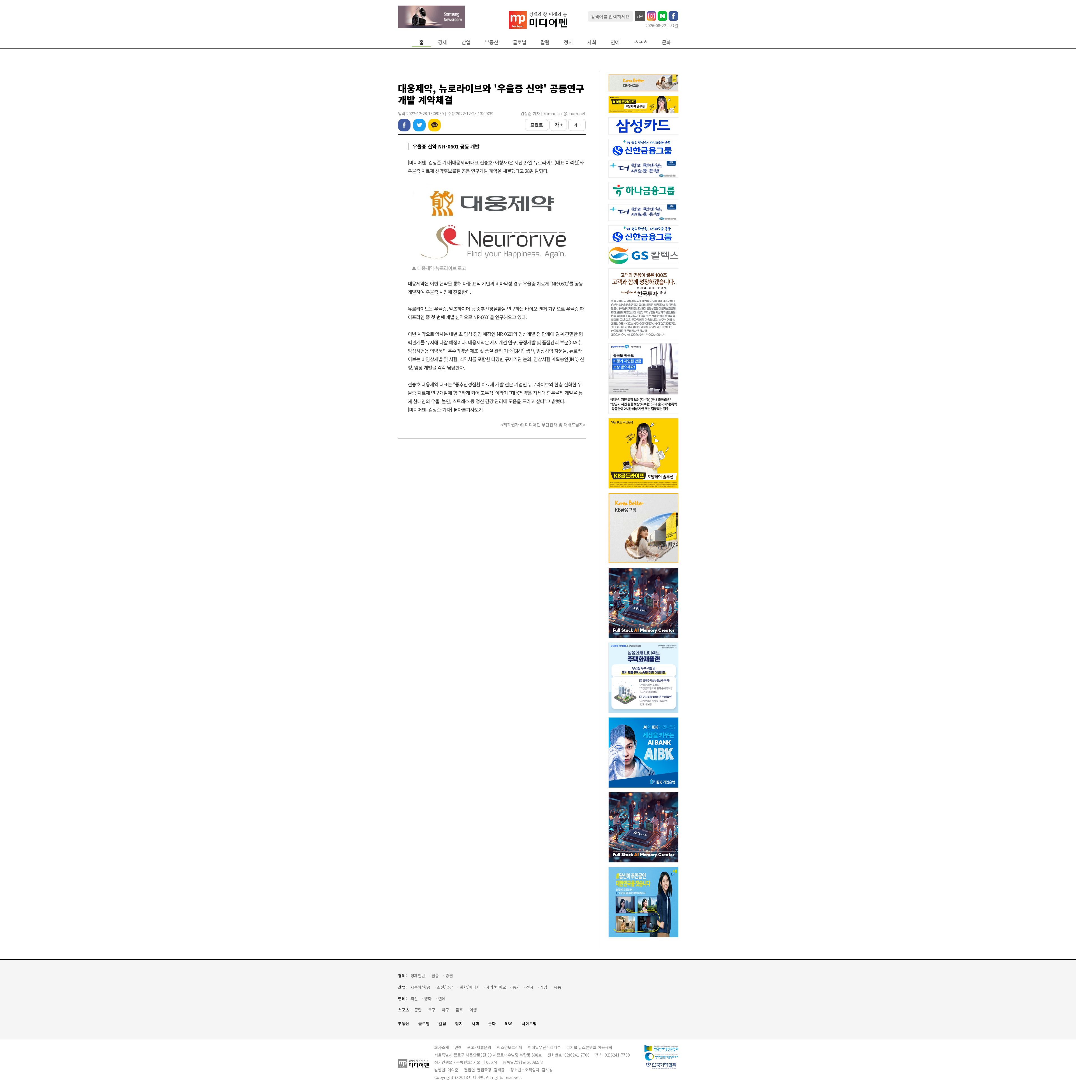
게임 (543, 987)
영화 (428, 998)
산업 (466, 42)
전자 (530, 987)
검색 (640, 16)
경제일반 (418, 975)
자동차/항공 (420, 987)
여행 (473, 1010)
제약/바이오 (496, 987)
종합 (418, 1010)
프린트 (536, 124)
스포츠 (641, 42)
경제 (442, 42)
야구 (445, 1010)
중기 (516, 987)
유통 (557, 987)
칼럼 (545, 42)
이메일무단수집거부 (544, 1047)
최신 (414, 998)
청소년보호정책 (509, 1047)
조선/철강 (445, 987)
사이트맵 (529, 1023)
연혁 (458, 1047)
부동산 (491, 42)
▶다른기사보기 (468, 409)
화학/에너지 (470, 987)
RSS (509, 1023)
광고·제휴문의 (479, 1047)
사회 (591, 42)
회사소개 (441, 1047)
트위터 (419, 125)
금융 (435, 975)
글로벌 (519, 42)
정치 (568, 42)
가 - (577, 124)
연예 (615, 42)
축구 (431, 1010)
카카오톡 (434, 125)
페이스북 (404, 125)
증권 (449, 975)
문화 (666, 42)
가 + (558, 125)
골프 (459, 1010)
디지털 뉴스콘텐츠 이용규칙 (589, 1047)
